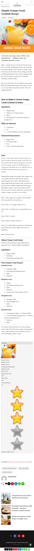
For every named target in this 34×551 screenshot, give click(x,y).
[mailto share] (9, 483)
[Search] (31, 2)
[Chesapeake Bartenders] (17, 4)
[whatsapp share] (19, 483)
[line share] (22, 483)
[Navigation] (2, 2)
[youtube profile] (23, 536)
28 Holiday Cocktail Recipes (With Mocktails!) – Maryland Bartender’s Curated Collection (22, 508)
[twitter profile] (10, 536)
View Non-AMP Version (22, 542)
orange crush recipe (7, 472)
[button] (6, 549)
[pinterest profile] (19, 536)
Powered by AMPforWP (17, 544)
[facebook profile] (14, 536)
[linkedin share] (15, 483)
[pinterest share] (12, 483)
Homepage (3, 17)
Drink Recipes (11, 17)
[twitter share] (6, 483)
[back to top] (30, 545)
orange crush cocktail (23, 468)
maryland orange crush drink (9, 468)
